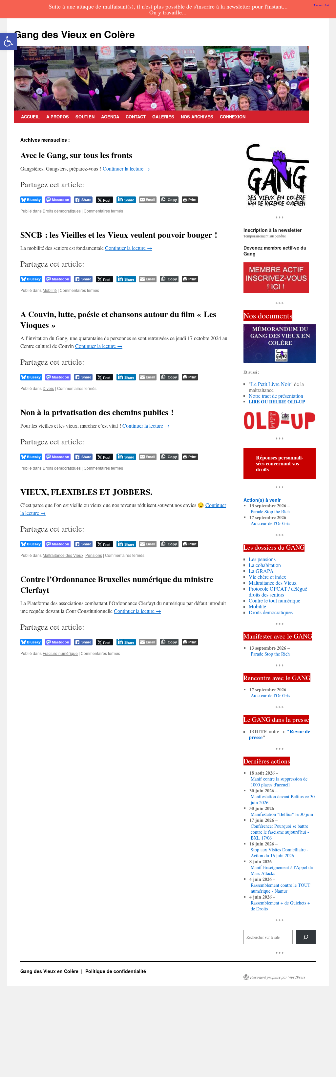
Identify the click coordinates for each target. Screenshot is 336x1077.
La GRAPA (261, 570)
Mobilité (50, 290)
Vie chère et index (267, 576)
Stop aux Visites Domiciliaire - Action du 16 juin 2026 (279, 853)
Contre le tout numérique (274, 600)
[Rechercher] (306, 937)
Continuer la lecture (126, 168)
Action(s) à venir (262, 500)
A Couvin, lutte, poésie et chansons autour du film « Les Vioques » (118, 319)
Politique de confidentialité (115, 971)
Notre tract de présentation (276, 395)
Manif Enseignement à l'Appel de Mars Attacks (282, 870)
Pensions (93, 555)
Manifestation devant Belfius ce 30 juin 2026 (283, 799)
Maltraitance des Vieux (63, 555)
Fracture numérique (60, 653)
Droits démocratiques (62, 210)
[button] (8, 41)
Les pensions (262, 559)
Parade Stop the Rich (270, 512)
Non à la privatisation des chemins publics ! (97, 412)
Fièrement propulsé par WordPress (277, 977)
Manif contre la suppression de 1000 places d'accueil (279, 782)
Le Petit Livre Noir (270, 383)
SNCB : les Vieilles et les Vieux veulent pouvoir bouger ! (118, 235)
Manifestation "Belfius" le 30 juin (282, 814)
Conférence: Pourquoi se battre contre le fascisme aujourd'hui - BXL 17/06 (280, 832)
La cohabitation (265, 564)
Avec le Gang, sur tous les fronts (76, 155)
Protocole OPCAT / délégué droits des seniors (278, 591)
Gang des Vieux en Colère (74, 34)
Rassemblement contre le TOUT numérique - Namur (280, 888)
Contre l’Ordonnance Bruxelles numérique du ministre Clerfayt (116, 584)
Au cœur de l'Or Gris (270, 523)
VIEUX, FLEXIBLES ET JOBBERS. (86, 492)
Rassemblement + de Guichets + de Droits (280, 906)
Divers (48, 388)
